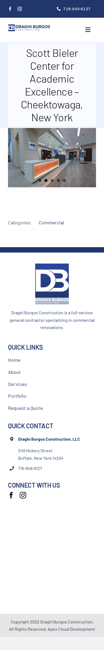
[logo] (29, 27)
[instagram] (20, 9)
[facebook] (10, 9)
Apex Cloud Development (71, 628)
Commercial (51, 222)
